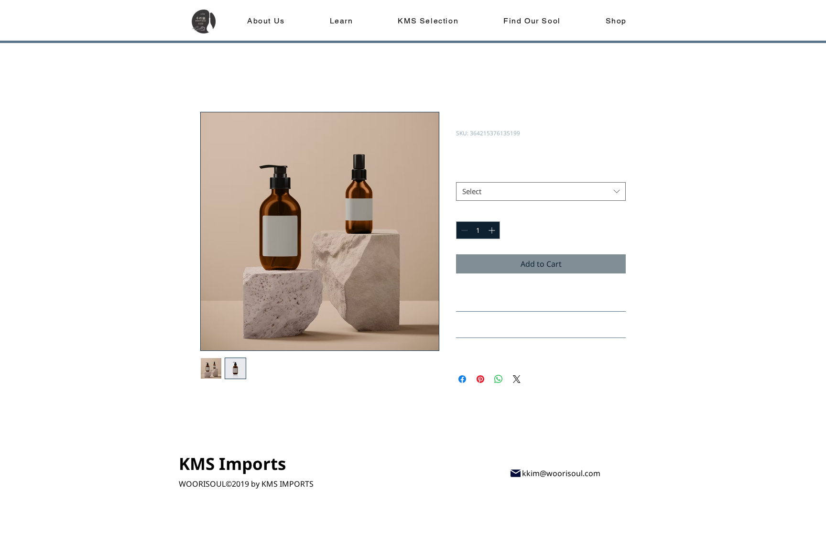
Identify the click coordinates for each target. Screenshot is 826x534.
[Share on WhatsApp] (498, 379)
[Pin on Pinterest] (480, 379)
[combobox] (541, 191)
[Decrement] (463, 230)
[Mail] (516, 473)
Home (211, 77)
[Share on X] (516, 379)
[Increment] (493, 230)
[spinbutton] (478, 230)
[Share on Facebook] (462, 379)
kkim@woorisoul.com (561, 473)
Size (465, 173)
